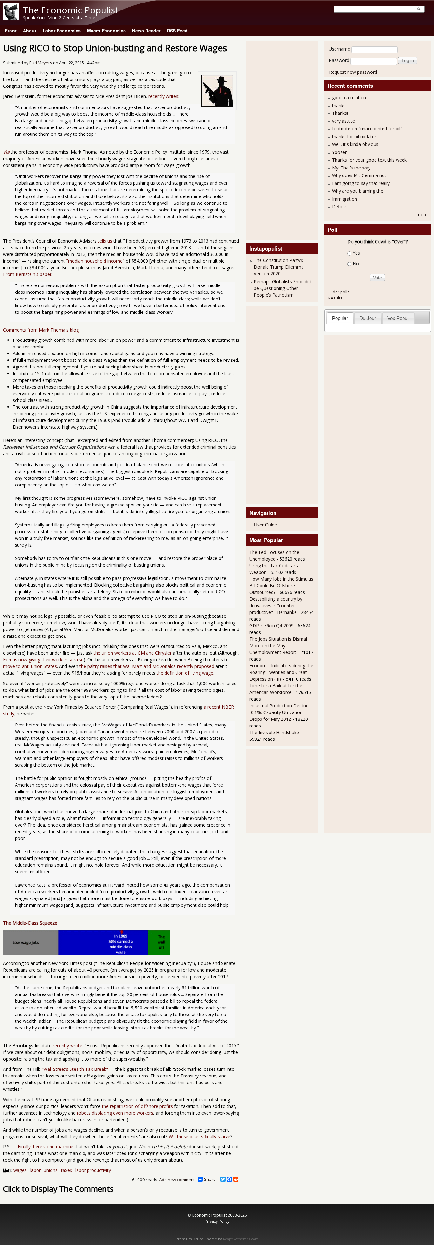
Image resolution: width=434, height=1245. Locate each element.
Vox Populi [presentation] (398, 318)
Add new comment (177, 1179)
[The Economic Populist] (11, 18)
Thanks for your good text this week (369, 160)
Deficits (340, 206)
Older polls (338, 292)
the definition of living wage (185, 673)
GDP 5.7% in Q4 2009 (271, 625)
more (422, 214)
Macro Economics (106, 30)
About (29, 30)
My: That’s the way (351, 168)
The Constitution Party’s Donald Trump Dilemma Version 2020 (279, 267)
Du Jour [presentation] (367, 318)
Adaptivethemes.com (241, 1239)
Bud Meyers (40, 62)
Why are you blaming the (357, 191)
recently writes (163, 96)
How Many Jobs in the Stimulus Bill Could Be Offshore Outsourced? (281, 585)
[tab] (340, 318)
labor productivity (93, 1170)
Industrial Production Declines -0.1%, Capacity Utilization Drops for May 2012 (280, 712)
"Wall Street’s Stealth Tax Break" (74, 1069)
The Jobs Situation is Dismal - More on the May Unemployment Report (279, 645)
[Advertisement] (274, 139)
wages (20, 1170)
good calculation (349, 97)
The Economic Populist (71, 10)
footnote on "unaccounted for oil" (367, 129)
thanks (339, 105)
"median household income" (95, 261)
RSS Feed (177, 30)
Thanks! (340, 113)
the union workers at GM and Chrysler (133, 653)
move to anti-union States (30, 666)
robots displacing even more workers (115, 1113)
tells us (105, 241)
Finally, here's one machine (45, 1147)
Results (335, 298)
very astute (343, 121)
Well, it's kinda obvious (355, 144)
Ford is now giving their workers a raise (43, 660)
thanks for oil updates (354, 137)
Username (339, 49)
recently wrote (67, 1045)
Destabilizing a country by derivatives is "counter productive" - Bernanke (275, 605)
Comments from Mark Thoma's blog (41, 330)
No (356, 263)
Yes (356, 253)
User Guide (265, 524)
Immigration (344, 199)
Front (11, 30)
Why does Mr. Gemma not (359, 175)
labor (35, 1170)
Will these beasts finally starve (199, 1136)
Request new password (353, 72)
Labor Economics (62, 30)
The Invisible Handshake (274, 732)
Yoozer (339, 152)
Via (6, 152)
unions (51, 1170)
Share (210, 1179)
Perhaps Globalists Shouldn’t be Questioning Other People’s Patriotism (283, 288)
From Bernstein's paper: (27, 274)
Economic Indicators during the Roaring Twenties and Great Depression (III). (281, 672)
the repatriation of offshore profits (137, 1106)
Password (339, 60)
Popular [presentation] (340, 318)
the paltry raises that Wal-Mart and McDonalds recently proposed (146, 666)
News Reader (146, 30)
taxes (66, 1170)
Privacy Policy (217, 1221)
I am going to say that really (361, 183)
